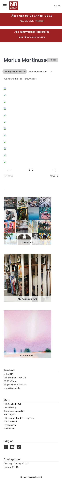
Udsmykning (10, 407)
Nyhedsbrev (10, 424)
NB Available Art (27, 298)
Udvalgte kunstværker (15, 71)
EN (59, 5)
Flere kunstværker (38, 71)
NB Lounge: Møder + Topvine (19, 417)
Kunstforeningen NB (14, 410)
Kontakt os (9, 428)
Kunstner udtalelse (13, 78)
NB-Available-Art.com (34, 37)
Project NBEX (27, 355)
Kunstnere (27, 242)
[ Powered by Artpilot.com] (31, 477)
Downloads (30, 78)
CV (50, 71)
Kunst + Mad (10, 421)
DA (55, 5)
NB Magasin (10, 414)
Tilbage (52, 59)
